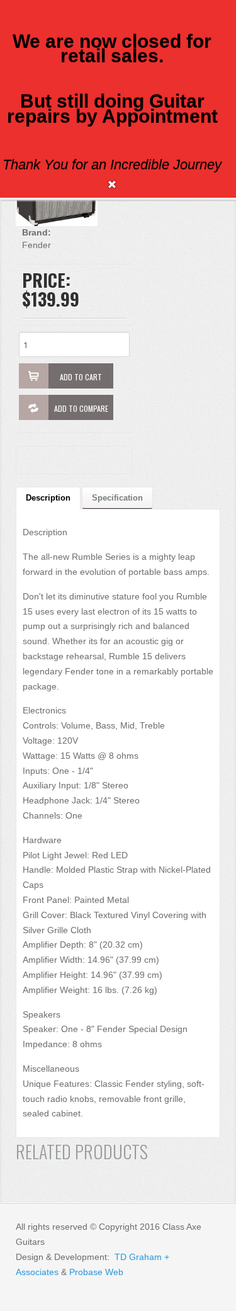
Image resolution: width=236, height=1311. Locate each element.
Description (48, 497)
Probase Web (96, 1272)
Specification (117, 497)
